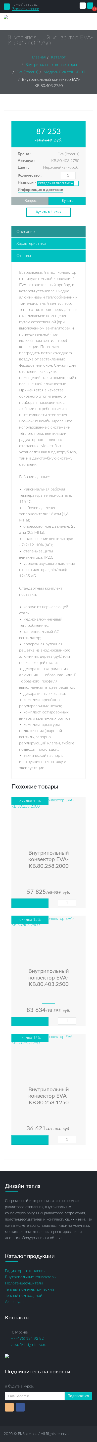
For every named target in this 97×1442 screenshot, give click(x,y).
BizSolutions (27, 1434)
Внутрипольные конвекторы (30, 1277)
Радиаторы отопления (25, 1271)
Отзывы (23, 256)
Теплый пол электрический (29, 1289)
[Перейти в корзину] (90, 5)
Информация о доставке (40, 190)
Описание (25, 232)
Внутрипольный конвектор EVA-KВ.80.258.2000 (48, 859)
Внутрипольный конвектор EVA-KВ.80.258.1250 (48, 1096)
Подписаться (78, 1396)
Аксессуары (15, 1302)
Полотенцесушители (24, 1283)
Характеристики (31, 243)
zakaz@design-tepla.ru (28, 1345)
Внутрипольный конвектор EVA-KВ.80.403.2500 (48, 977)
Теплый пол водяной (23, 1296)
